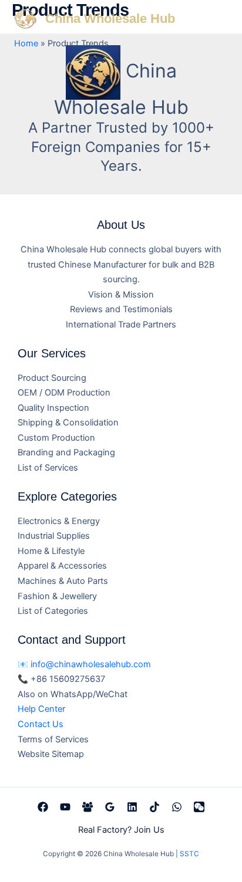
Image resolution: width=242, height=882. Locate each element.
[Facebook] (43, 807)
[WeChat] (199, 807)
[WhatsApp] (177, 807)
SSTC (189, 854)
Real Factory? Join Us (121, 829)
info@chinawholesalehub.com (91, 664)
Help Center (41, 709)
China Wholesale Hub (110, 18)
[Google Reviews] (110, 807)
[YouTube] (65, 807)
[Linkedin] (132, 807)
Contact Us (40, 724)
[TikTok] (154, 807)
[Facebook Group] (87, 807)
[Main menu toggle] (217, 18)
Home (26, 43)
